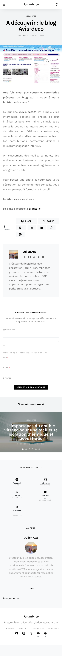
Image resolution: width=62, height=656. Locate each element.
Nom (5, 358)
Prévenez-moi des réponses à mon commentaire (25, 353)
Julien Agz (23, 35)
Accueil (10, 628)
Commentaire (9, 330)
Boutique (53, 628)
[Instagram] (23, 634)
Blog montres (11, 598)
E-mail (6, 368)
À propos (38, 628)
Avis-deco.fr (28, 112)
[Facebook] (16, 634)
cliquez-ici (35, 208)
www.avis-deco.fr (24, 199)
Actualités (31, 16)
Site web (7, 378)
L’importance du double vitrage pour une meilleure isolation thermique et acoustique (31, 432)
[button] (23, 449)
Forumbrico (31, 4)
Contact (24, 628)
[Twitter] (31, 634)
